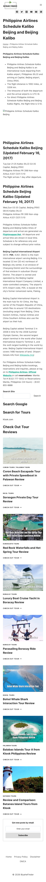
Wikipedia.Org (26, 355)
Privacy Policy (21, 857)
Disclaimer (35, 857)
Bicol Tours (8, 493)
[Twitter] (22, 12)
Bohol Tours (8, 695)
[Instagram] (27, 12)
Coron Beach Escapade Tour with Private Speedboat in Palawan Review (21, 475)
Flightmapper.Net (12, 234)
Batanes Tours (9, 796)
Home (5, 44)
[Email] (36, 12)
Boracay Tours (10, 594)
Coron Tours (9, 467)
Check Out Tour (12, 485)
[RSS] (41, 12)
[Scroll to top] (39, 867)
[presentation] (23, 451)
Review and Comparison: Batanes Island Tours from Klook (20, 804)
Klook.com (8, 419)
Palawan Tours (23, 467)
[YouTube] (31, 12)
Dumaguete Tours (11, 544)
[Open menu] (41, 5)
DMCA (23, 861)
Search (37, 395)
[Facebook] (17, 12)
